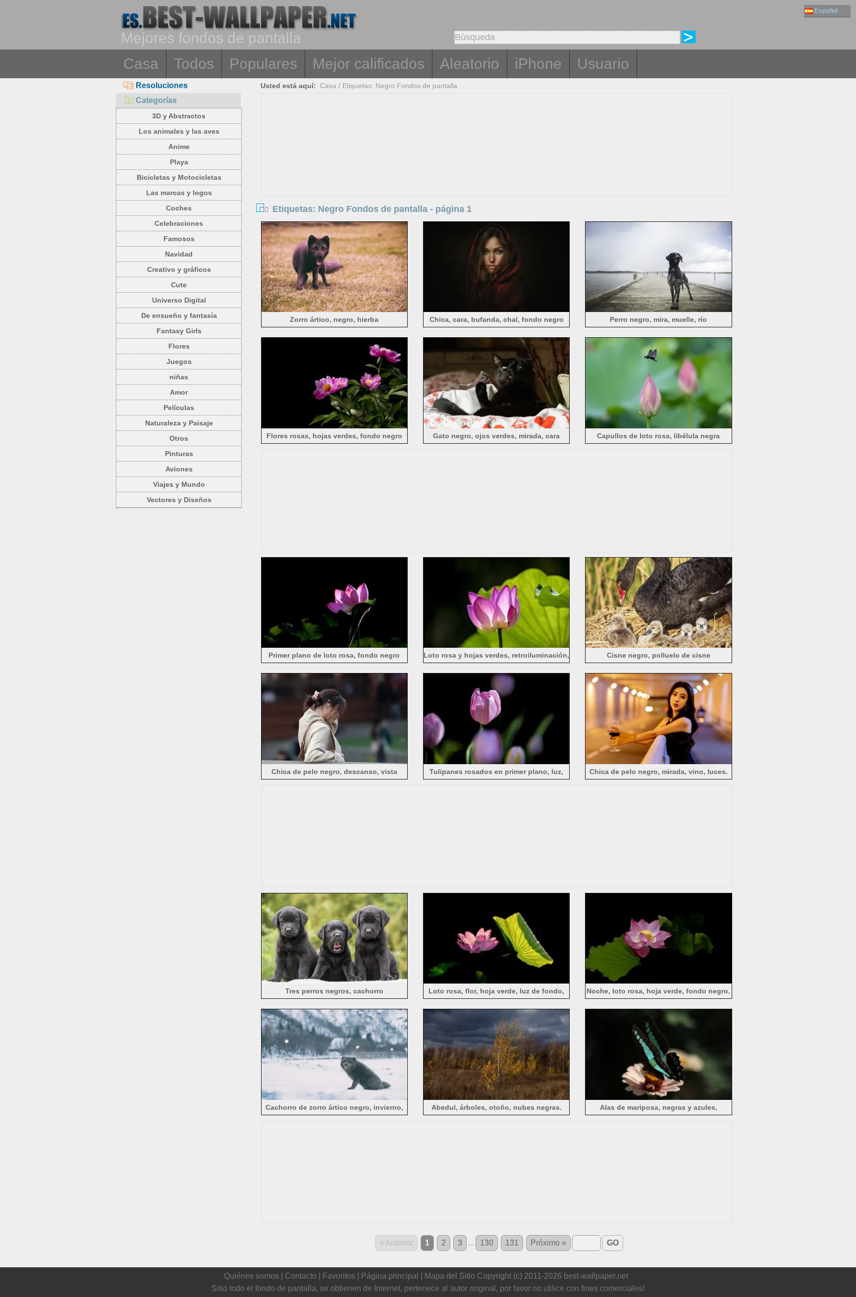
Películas (178, 408)
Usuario (603, 63)
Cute (179, 285)
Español (826, 10)
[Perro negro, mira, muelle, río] (659, 310)
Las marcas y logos (179, 193)
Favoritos (338, 1276)
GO (613, 1243)
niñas (178, 377)
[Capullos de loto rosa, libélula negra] (659, 426)
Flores (179, 346)
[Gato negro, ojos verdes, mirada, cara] (497, 426)
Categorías (156, 100)
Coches (179, 208)
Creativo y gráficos (179, 269)
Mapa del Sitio (450, 1276)
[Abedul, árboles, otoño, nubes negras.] (497, 1098)
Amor (179, 392)
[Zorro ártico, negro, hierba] (335, 310)
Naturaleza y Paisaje (179, 423)
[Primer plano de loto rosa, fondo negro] (335, 646)
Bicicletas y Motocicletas (179, 177)
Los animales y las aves (179, 131)
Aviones (179, 469)
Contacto (301, 1276)
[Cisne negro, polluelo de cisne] (659, 646)
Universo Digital (179, 300)
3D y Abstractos (179, 116)
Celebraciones (179, 223)
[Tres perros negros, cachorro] (335, 982)
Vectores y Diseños (179, 500)
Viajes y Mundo (179, 484)
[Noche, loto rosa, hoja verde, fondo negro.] (659, 982)
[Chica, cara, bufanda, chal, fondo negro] (497, 310)
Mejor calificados (369, 63)
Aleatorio (469, 63)
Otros (178, 438)
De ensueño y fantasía (179, 315)
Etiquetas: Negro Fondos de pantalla (399, 86)
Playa (179, 162)
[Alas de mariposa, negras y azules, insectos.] (659, 1098)
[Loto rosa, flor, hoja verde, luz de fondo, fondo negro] (497, 982)
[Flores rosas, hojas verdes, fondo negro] (335, 426)
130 (486, 1243)
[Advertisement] (497, 168)
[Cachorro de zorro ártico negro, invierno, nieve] (335, 1098)
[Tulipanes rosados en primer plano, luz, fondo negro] (497, 762)
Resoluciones (162, 85)
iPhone (538, 63)
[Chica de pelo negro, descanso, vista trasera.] (335, 762)
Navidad (179, 254)
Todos (194, 63)
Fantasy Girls (179, 331)
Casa (141, 63)
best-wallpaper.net (596, 1276)
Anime (179, 147)
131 (512, 1243)
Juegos (179, 361)
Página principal (390, 1276)
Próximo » (548, 1243)
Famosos (179, 239)
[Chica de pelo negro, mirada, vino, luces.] (659, 762)
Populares (263, 63)
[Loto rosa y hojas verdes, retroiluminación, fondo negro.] (497, 646)
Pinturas (179, 454)
